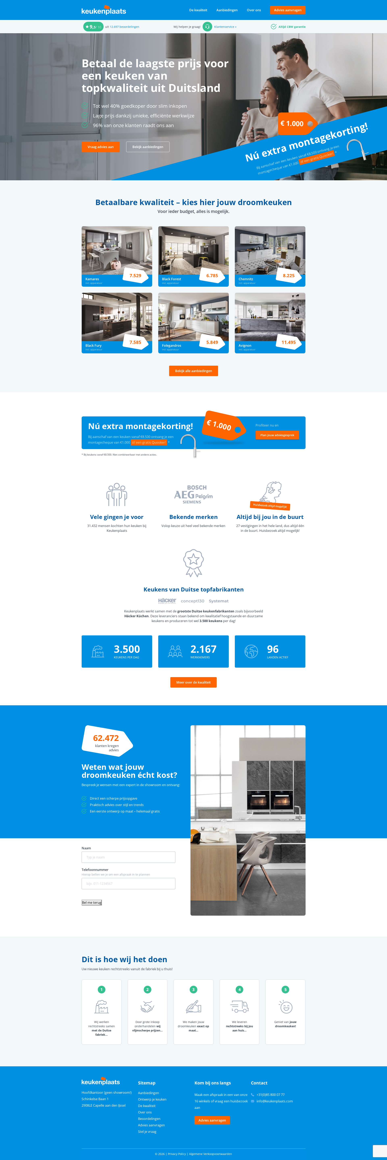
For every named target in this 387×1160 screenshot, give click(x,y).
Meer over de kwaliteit (193, 682)
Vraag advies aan (101, 147)
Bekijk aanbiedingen (147, 147)
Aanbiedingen (227, 10)
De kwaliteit (198, 10)
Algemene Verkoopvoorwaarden (210, 1154)
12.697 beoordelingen (124, 27)
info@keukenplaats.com (275, 1101)
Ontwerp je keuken (152, 1099)
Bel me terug (91, 902)
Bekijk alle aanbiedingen (193, 371)
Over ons (254, 10)
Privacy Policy (177, 1154)
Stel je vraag (147, 1131)
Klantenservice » (225, 27)
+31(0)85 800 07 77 (271, 1095)
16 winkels (202, 1101)
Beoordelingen (149, 1118)
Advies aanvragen (288, 10)
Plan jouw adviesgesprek (277, 435)
